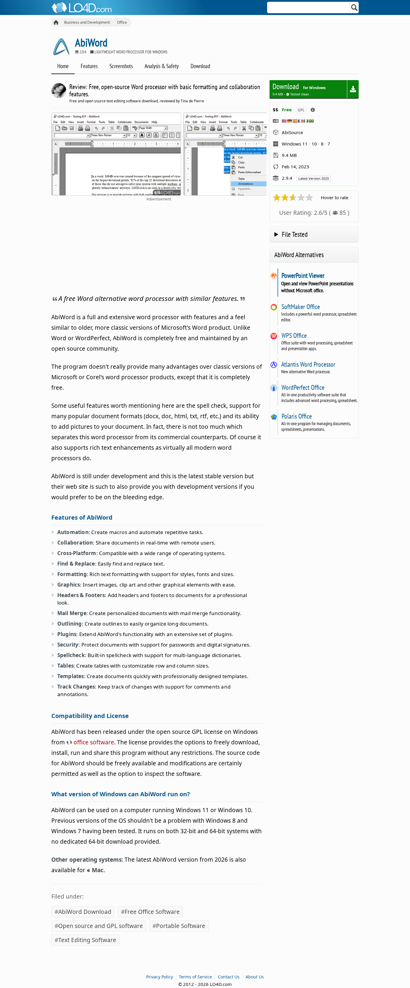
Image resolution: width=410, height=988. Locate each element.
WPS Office (294, 335)
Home (63, 66)
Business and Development (87, 22)
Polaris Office (296, 416)
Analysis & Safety (162, 66)
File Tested (295, 234)
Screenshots (121, 66)
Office (122, 22)
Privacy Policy (159, 977)
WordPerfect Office (302, 387)
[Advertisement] (159, 247)
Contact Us (229, 977)
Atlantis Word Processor (308, 364)
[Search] (355, 7)
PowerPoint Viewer (302, 275)
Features (89, 66)
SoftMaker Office (300, 306)
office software (93, 742)
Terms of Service (195, 977)
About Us (255, 977)
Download (200, 66)
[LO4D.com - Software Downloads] (55, 22)
